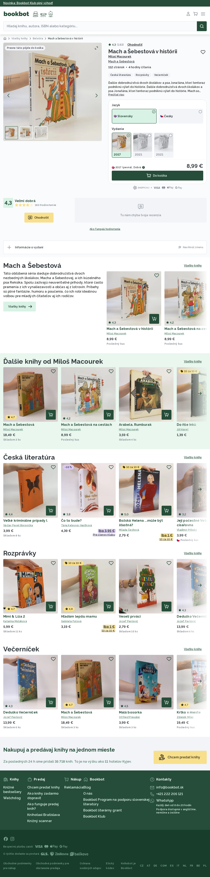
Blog (87, 787)
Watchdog (12, 798)
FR (191, 865)
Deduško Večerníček (20, 712)
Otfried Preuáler (129, 717)
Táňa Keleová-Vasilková (76, 525)
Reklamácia (73, 787)
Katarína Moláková (15, 621)
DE (155, 865)
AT (148, 865)
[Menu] (203, 14)
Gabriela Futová (71, 621)
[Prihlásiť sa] (188, 14)
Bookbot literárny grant (102, 810)
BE (198, 865)
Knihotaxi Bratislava (43, 815)
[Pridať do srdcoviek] (203, 52)
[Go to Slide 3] (41, 132)
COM (163, 865)
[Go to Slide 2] (26, 132)
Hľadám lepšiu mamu (79, 616)
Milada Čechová (129, 529)
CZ (142, 865)
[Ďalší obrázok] (96, 95)
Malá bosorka (130, 712)
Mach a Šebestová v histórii (130, 329)
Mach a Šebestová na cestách (86, 425)
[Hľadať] (202, 26)
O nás (87, 793)
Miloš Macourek (119, 56)
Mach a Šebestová (121, 61)
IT (178, 865)
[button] (52, 92)
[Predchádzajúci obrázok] (8, 95)
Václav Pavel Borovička (18, 525)
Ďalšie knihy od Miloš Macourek (53, 361)
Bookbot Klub (94, 816)
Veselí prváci (130, 616)
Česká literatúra (29, 457)
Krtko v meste (189, 712)
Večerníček (21, 649)
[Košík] (195, 14)
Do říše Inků (186, 425)
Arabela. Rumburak (135, 425)
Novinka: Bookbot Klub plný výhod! (28, 3)
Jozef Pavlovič (128, 621)
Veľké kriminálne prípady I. (25, 521)
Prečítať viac (116, 94)
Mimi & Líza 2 (14, 616)
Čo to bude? (71, 521)
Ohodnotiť (134, 44)
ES (171, 865)
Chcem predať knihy (43, 787)
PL (205, 865)
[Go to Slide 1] (11, 132)
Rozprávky (19, 553)
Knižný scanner (39, 821)
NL (185, 865)
